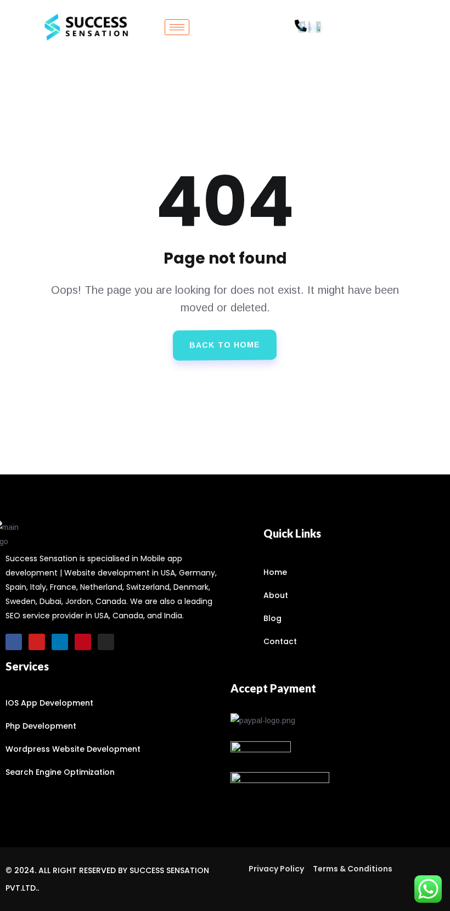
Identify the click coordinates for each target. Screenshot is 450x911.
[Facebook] (13, 642)
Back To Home (225, 345)
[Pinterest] (83, 642)
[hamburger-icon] (177, 27)
